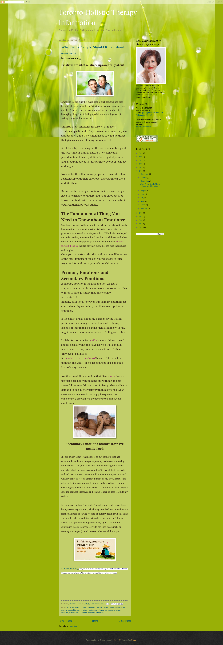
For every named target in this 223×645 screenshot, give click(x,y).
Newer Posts (65, 621)
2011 (141, 227)
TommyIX (117, 640)
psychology (102, 569)
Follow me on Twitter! (144, 115)
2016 (141, 171)
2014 (141, 217)
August (143, 191)
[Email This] (112, 604)
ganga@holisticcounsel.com (152, 113)
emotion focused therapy (70, 610)
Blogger (134, 640)
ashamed (75, 607)
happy (101, 610)
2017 (141, 167)
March (143, 205)
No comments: (98, 604)
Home (95, 621)
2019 (141, 160)
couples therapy (108, 607)
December (145, 174)
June (143, 194)
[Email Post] (107, 604)
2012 (141, 224)
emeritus (92, 569)
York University (114, 569)
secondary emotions (87, 613)
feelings (91, 610)
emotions (84, 610)
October (144, 178)
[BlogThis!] (114, 604)
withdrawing (100, 613)
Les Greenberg (69, 568)
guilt (96, 610)
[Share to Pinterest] (122, 604)
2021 (141, 153)
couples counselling (94, 607)
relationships (74, 613)
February (144, 208)
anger (69, 607)
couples (83, 607)
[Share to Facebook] (119, 604)
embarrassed (120, 607)
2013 (141, 220)
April (143, 201)
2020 (141, 157)
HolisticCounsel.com (143, 127)
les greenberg (110, 610)
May (142, 198)
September (145, 181)
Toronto (125, 569)
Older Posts (125, 621)
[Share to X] (117, 604)
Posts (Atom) (74, 626)
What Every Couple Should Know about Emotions (150, 185)
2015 (141, 213)
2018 (141, 164)
